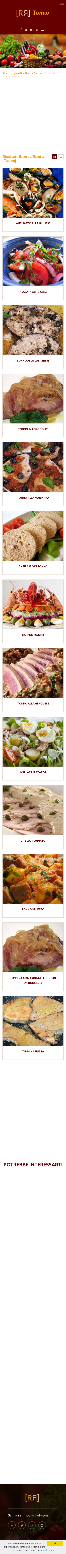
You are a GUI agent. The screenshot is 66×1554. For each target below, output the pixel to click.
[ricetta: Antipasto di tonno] (33, 536)
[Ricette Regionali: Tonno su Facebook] (21, 30)
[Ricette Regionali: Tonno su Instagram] (31, 30)
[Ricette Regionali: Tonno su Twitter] (26, 30)
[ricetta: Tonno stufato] (33, 879)
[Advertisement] (33, 116)
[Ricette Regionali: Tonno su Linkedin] (42, 30)
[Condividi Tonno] (12, 1525)
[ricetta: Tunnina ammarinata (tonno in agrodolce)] (33, 947)
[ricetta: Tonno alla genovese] (33, 673)
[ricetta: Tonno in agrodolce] (33, 398)
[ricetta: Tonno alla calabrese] (33, 330)
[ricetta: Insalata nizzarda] (33, 741)
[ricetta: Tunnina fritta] (33, 1021)
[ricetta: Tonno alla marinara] (33, 467)
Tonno (41, 13)
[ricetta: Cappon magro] (33, 604)
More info (49, 1550)
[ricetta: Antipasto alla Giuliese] (33, 192)
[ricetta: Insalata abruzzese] (33, 261)
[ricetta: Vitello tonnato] (33, 810)
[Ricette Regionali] (24, 13)
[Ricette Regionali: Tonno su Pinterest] (37, 30)
